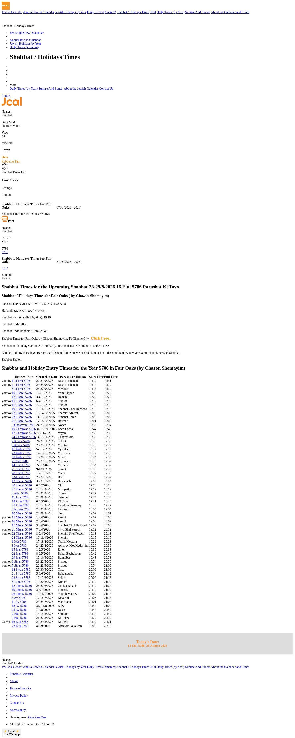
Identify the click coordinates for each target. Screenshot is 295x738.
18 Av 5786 (19, 605)
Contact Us (106, 88)
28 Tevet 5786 (21, 473)
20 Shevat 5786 (22, 485)
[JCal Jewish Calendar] (19, 22)
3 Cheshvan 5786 (23, 425)
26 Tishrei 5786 (22, 421)
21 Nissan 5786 (22, 529)
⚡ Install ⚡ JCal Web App (11, 733)
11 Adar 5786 (20, 497)
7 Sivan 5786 (20, 565)
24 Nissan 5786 (22, 537)
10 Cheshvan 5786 (24, 429)
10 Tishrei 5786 (22, 393)
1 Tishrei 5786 (21, 380)
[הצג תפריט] (6, 6)
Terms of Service (20, 688)
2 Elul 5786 (19, 613)
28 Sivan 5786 (21, 577)
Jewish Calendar (12, 12)
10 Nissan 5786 (22, 513)
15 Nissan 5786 (22, 517)
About (14, 681)
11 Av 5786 (19, 601)
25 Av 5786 (19, 609)
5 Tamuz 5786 (21, 581)
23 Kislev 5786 (21, 453)
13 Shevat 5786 (22, 481)
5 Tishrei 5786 (21, 388)
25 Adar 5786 (20, 505)
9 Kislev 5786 (21, 445)
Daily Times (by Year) (170, 12)
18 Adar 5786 (20, 501)
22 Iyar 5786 (20, 553)
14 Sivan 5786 (21, 569)
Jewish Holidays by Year (70, 12)
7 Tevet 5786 (20, 461)
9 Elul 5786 (19, 617)
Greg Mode (9, 122)
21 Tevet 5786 (21, 469)
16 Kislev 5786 (21, 449)
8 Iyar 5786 (19, 545)
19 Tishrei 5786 (22, 409)
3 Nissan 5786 (21, 509)
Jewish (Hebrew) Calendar (27, 32)
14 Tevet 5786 (21, 465)
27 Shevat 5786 (22, 489)
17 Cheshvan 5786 (24, 433)
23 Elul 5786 (20, 626)
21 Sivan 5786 (21, 573)
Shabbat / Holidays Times (133, 12)
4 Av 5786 (18, 597)
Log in (6, 95)
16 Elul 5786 (20, 622)
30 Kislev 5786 (21, 457)
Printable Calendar (21, 674)
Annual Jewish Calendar (38, 12)
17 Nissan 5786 (22, 525)
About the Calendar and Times (230, 12)
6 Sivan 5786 (20, 561)
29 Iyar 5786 (20, 557)
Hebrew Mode (11, 125)
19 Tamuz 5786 (22, 589)
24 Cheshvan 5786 (24, 437)
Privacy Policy (19, 695)
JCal (153, 12)
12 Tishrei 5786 (22, 397)
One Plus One (37, 717)
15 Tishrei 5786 (22, 401)
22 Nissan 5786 (22, 533)
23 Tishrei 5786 (22, 417)
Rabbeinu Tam (11, 159)
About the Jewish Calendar (81, 88)
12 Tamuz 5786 (22, 585)
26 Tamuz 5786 (22, 593)
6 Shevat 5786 (21, 477)
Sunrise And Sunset (197, 12)
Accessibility (18, 710)
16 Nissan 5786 (22, 521)
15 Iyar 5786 (20, 549)
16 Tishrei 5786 (22, 405)
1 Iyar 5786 (19, 541)
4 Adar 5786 (20, 493)
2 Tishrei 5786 (21, 384)
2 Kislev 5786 (21, 441)
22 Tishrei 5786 (22, 413)
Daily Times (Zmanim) (101, 12)
